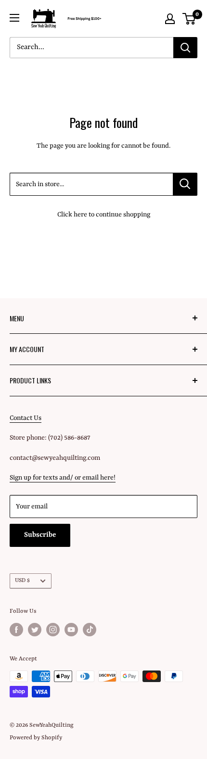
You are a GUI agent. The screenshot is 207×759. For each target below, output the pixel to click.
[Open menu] (14, 18)
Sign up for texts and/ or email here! (63, 477)
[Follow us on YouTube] (71, 629)
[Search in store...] (185, 184)
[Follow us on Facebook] (16, 629)
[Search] (185, 47)
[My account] (170, 18)
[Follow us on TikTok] (89, 629)
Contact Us (25, 418)
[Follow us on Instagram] (53, 629)
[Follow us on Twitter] (34, 629)
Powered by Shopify (36, 737)
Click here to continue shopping (103, 214)
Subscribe (40, 535)
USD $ (22, 580)
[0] (189, 19)
